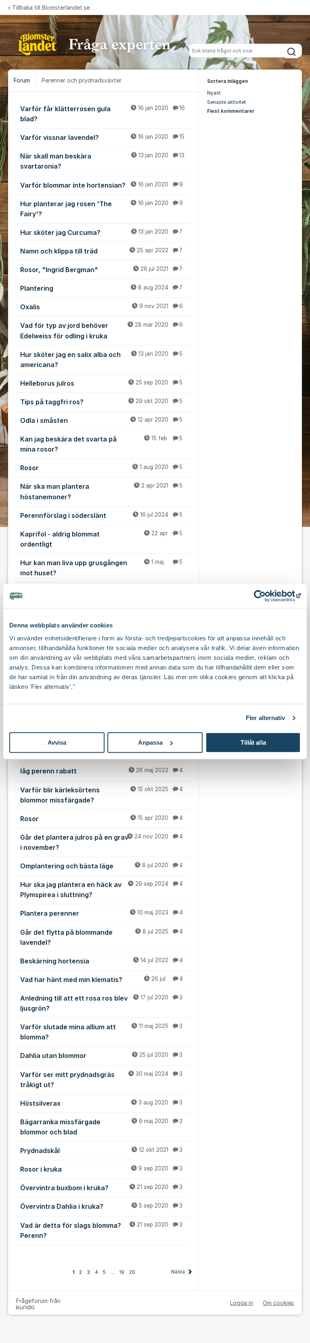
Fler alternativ (265, 717)
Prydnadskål (101, 1151)
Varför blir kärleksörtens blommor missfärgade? (101, 795)
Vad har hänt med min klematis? (101, 980)
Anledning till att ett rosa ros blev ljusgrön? (101, 1003)
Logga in (241, 1302)
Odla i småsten (101, 420)
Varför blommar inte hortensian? (101, 185)
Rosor (101, 468)
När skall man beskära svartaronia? (102, 161)
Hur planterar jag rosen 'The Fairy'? (101, 209)
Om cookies (278, 1302)
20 (132, 1272)
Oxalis (101, 307)
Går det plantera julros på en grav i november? (101, 842)
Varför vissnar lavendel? (102, 137)
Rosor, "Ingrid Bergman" (101, 270)
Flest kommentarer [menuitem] (230, 111)
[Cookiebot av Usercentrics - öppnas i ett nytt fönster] (265, 596)
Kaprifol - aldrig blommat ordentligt (101, 539)
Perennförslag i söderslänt (101, 515)
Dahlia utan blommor (101, 1056)
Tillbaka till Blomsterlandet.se (51, 7)
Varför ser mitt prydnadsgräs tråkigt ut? (101, 1080)
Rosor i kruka (101, 1169)
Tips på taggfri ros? (101, 402)
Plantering (101, 288)
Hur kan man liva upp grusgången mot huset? (101, 568)
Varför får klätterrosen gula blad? (102, 114)
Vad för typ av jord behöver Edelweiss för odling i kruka (101, 330)
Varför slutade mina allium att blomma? (101, 1032)
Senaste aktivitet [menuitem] (226, 102)
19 (121, 1272)
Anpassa (150, 742)
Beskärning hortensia (101, 961)
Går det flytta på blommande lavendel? (101, 937)
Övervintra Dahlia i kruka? (101, 1206)
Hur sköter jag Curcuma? (101, 232)
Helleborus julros (101, 383)
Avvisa (57, 742)
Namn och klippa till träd (101, 251)
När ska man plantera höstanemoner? (101, 491)
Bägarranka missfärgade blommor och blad (101, 1127)
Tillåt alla (253, 742)
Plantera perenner (101, 913)
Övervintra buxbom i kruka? (101, 1188)
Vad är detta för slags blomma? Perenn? (101, 1230)
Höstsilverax (101, 1103)
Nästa (178, 1272)
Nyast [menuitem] (214, 93)
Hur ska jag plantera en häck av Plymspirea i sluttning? (101, 890)
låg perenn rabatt (101, 771)
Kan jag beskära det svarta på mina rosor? (101, 444)
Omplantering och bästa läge (101, 866)
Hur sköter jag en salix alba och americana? (101, 360)
